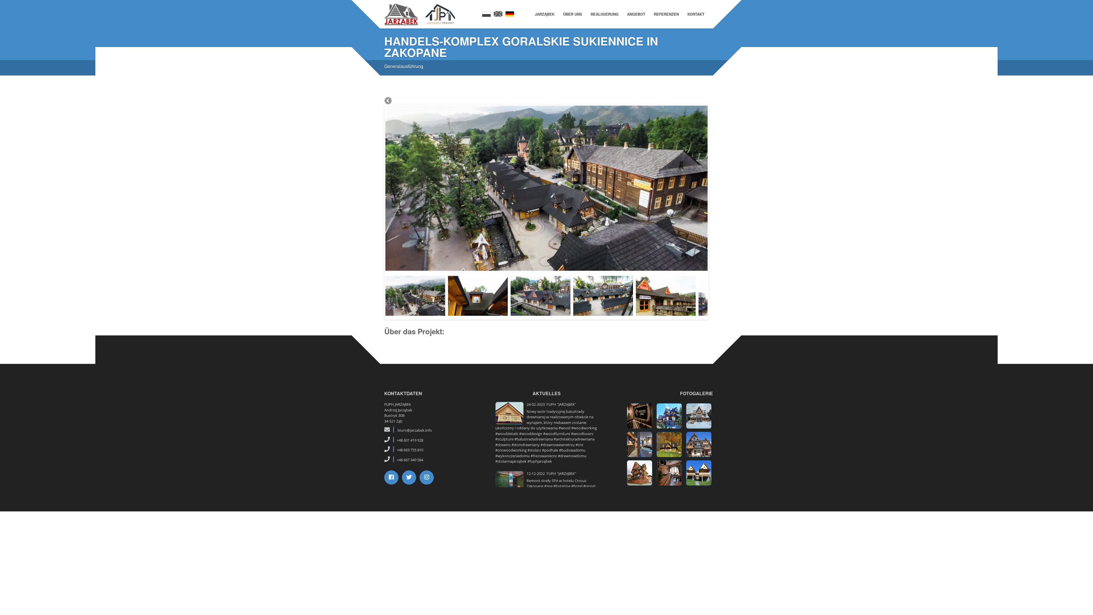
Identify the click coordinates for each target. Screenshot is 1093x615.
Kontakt (695, 14)
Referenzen (666, 14)
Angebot (636, 14)
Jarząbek (544, 14)
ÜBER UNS (572, 14)
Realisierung (605, 14)
